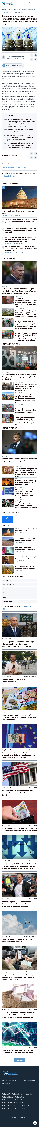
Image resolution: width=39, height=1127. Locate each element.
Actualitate (5, 216)
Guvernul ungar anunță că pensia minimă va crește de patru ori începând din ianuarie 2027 (19, 461)
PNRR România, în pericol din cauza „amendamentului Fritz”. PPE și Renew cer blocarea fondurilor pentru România (25, 493)
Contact (4, 1080)
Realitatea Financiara (30, 676)
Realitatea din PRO (7, 1106)
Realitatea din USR (7, 1103)
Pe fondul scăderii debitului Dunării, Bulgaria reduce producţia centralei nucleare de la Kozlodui (21, 221)
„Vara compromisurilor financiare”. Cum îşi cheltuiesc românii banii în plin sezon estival (19, 829)
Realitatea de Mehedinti (20, 1103)
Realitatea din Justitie (21, 1100)
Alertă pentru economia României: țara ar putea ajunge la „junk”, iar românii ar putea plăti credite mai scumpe (26, 410)
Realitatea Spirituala (7, 1097)
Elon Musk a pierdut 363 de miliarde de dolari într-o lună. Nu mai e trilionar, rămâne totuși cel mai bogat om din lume (19, 904)
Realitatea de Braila (20, 1109)
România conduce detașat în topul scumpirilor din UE (20, 130)
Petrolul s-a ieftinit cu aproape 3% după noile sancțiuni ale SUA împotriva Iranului (26, 482)
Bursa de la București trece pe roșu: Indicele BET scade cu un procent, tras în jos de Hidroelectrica (26, 387)
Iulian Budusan (18, 56)
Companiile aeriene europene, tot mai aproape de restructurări (17, 940)
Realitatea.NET (6, 1094)
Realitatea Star (29, 1094)
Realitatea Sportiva (17, 1094)
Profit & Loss (15, 9)
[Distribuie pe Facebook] (35, 55)
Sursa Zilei (17, 1106)
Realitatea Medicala (7, 1100)
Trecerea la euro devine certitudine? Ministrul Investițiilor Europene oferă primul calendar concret (20, 137)
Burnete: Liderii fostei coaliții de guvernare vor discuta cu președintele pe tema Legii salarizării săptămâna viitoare (20, 239)
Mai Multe (19, 1060)
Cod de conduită (6, 1083)
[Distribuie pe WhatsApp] (31, 59)
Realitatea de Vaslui (7, 1109)
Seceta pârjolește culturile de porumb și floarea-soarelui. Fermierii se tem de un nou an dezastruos (21, 248)
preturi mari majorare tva (12, 167)
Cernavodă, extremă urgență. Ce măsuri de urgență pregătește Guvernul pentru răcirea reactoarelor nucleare (26, 313)
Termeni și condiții (13, 1080)
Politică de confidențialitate (28, 1080)
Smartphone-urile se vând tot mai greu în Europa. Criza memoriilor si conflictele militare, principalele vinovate (26, 504)
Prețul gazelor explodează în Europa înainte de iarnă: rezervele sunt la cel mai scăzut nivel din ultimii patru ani (25, 421)
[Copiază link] (31, 55)
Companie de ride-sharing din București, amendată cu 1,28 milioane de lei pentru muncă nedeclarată (18, 977)
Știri (9, 9)
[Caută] (30, 3)
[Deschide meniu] (35, 3)
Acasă (4, 9)
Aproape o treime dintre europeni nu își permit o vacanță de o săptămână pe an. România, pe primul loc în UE (25, 398)
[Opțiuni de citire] (35, 1123)
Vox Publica (32, 1103)
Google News (9, 176)
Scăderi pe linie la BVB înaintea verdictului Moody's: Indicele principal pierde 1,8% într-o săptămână (19, 377)
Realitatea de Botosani (28, 1106)
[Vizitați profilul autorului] (3, 57)
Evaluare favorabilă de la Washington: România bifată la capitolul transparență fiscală (18, 793)
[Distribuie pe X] (35, 59)
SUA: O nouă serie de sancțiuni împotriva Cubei (26, 530)
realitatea (27, 167)
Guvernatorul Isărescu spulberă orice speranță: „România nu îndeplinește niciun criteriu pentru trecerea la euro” (21, 145)
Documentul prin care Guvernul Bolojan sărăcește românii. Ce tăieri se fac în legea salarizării (20, 230)
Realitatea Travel (19, 1097)
